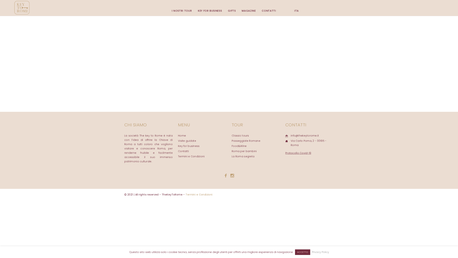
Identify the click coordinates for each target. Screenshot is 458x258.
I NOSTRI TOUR (182, 11)
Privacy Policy (320, 252)
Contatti (183, 151)
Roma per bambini (244, 151)
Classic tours (240, 135)
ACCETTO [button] (302, 252)
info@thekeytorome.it (305, 135)
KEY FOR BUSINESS (210, 11)
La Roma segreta (243, 156)
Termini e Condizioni (191, 156)
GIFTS (232, 11)
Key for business (188, 146)
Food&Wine (239, 146)
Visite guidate (187, 141)
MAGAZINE (249, 11)
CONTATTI (269, 11)
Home (182, 135)
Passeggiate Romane (246, 141)
